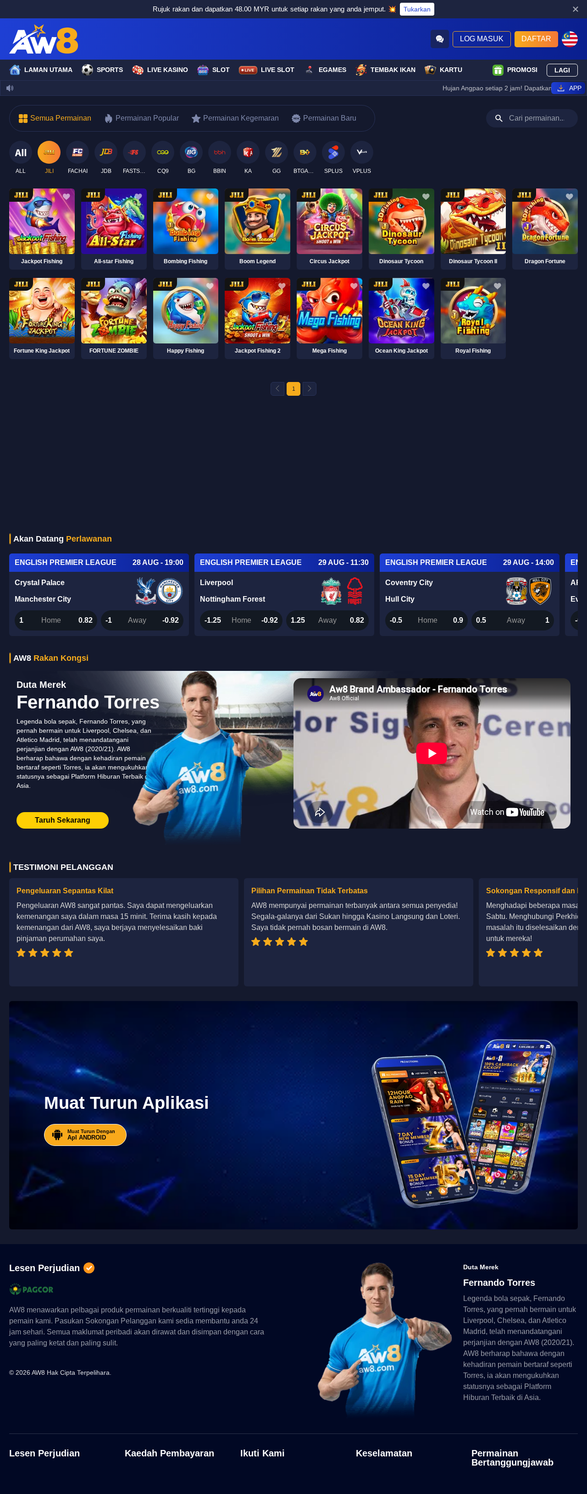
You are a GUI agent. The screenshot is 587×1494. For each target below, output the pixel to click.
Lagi (562, 70)
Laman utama (48, 69)
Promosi (522, 69)
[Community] (440, 39)
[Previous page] (277, 389)
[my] (570, 39)
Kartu (451, 69)
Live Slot (277, 69)
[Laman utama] (43, 39)
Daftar (536, 39)
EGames (332, 69)
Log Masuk (482, 39)
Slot (221, 69)
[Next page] (309, 389)
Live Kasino (167, 69)
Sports (110, 69)
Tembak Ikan (393, 69)
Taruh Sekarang (62, 820)
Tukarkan (417, 9)
